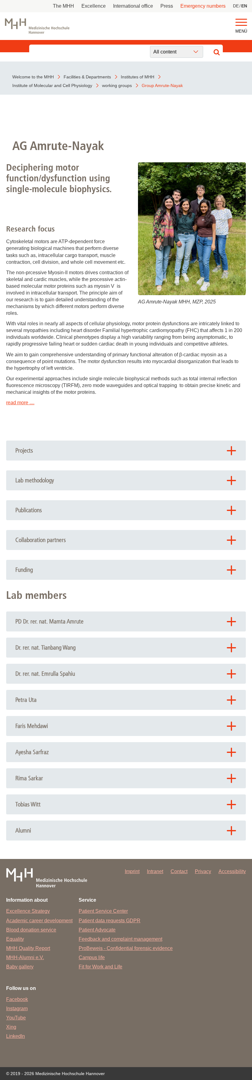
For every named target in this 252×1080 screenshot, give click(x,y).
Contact (179, 871)
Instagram (17, 1008)
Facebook (17, 999)
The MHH (63, 6)
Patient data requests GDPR (109, 920)
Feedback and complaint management (120, 939)
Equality (15, 939)
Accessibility (232, 871)
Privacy (203, 871)
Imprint (132, 871)
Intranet (155, 871)
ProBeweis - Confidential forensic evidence (126, 948)
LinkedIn (15, 1036)
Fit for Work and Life (100, 966)
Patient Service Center (103, 911)
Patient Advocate (97, 929)
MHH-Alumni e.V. (25, 957)
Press (166, 6)
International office (133, 6)
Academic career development (39, 920)
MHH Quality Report (28, 948)
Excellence (93, 6)
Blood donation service (31, 929)
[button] (241, 22)
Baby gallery (19, 966)
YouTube (16, 1017)
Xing (11, 1027)
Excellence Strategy (28, 911)
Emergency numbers (203, 6)
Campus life (92, 957)
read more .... (20, 402)
